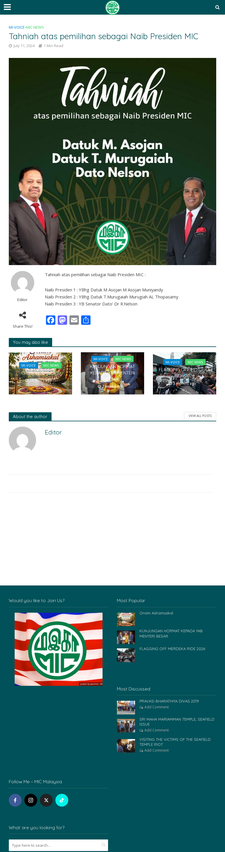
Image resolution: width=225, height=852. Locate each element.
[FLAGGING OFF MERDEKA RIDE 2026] (126, 654)
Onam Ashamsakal (40, 373)
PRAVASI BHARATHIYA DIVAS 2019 (169, 701)
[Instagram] (30, 800)
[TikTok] (61, 800)
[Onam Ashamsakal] (126, 619)
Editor (22, 299)
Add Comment (156, 707)
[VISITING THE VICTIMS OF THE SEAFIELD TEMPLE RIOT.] (126, 745)
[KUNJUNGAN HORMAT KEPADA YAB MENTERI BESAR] (126, 637)
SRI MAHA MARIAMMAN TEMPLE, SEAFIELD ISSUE (176, 722)
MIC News (35, 27)
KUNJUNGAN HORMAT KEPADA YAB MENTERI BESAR (112, 373)
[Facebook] (15, 800)
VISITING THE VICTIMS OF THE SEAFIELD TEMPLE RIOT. (175, 742)
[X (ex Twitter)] (46, 800)
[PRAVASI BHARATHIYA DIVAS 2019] (126, 707)
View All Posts (200, 416)
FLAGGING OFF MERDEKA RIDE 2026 (184, 373)
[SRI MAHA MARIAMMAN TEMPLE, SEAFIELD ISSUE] (126, 725)
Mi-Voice (17, 27)
